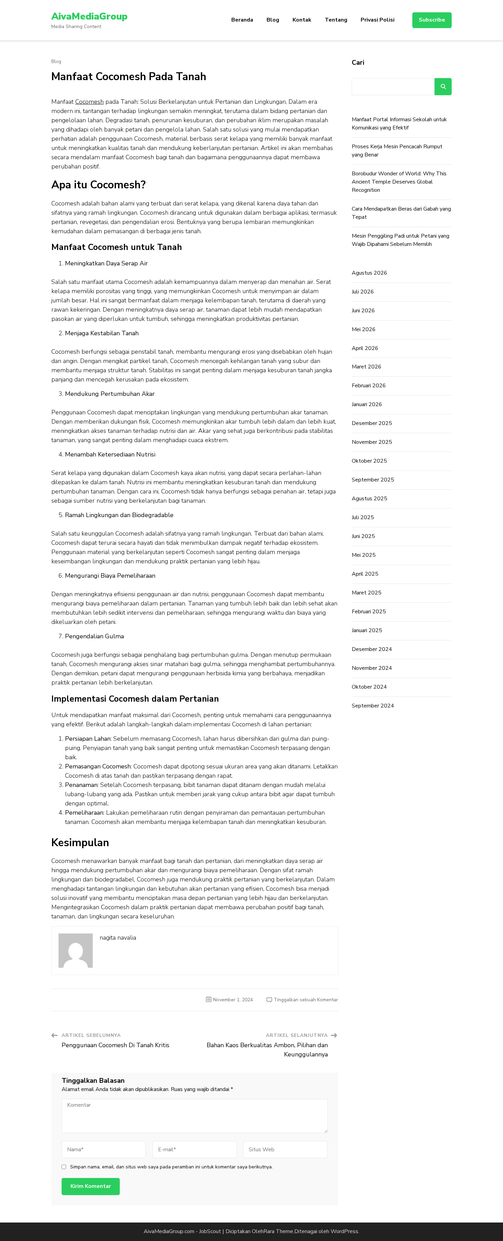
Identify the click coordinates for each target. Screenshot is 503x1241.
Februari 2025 (369, 611)
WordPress (344, 1231)
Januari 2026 (367, 404)
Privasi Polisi (378, 20)
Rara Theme (278, 1231)
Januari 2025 (367, 630)
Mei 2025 (364, 555)
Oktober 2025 (369, 461)
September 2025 (373, 480)
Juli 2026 (363, 292)
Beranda (242, 20)
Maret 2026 (367, 367)
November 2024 (372, 668)
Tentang (336, 20)
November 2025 (372, 442)
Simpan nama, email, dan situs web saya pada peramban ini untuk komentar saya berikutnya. (171, 1167)
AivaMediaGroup (89, 16)
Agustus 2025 (369, 498)
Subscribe (432, 20)
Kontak (302, 20)
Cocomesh (89, 102)
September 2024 (373, 706)
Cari (358, 62)
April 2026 (365, 348)
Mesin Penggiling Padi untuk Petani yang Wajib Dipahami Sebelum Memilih (400, 240)
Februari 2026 (369, 385)
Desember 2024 (372, 649)
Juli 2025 (363, 517)
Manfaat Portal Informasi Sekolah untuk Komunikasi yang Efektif (399, 123)
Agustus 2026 (369, 273)
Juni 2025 (363, 536)
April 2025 (365, 574)
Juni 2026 (363, 310)
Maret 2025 (367, 593)
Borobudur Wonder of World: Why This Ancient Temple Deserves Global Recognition (399, 182)
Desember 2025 (372, 423)
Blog (273, 20)
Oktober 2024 (369, 687)
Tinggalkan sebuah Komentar (306, 999)
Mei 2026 (364, 329)
